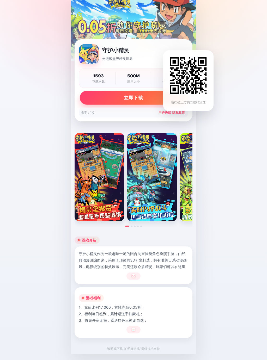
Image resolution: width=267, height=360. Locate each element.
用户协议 (165, 112)
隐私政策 (178, 112)
